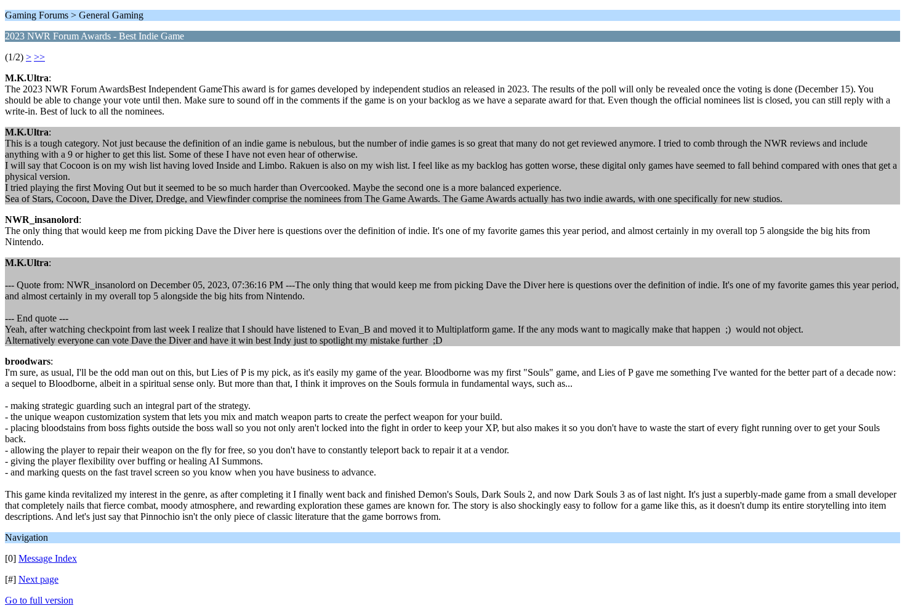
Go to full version (39, 600)
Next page (38, 579)
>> (39, 57)
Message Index (47, 558)
